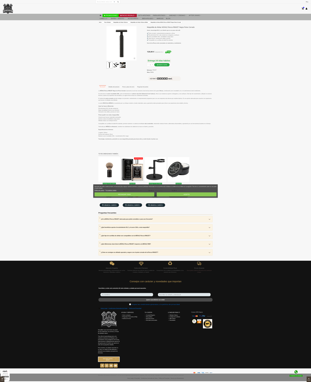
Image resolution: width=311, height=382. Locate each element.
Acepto (187, 194)
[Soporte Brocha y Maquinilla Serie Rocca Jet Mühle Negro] (155, 169)
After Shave (194, 15)
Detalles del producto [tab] (114, 86)
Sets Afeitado (144, 15)
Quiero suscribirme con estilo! (155, 299)
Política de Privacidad (135, 308)
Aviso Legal (104, 308)
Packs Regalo (128, 15)
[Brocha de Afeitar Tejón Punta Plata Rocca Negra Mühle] (109, 169)
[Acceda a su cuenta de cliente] (306, 8)
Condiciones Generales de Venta (117, 308)
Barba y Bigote (117, 18)
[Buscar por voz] (114, 1)
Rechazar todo (124, 194)
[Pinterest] (111, 366)
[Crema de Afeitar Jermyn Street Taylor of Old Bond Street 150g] (178, 169)
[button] (109, 359)
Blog (307, 1)
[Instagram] (107, 366)
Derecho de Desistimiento (177, 378)
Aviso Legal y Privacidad (133, 378)
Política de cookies (99, 190)
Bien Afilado (147, 18)
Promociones (112, 15)
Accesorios (133, 18)
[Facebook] (102, 366)
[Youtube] (116, 366)
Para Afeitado (159, 15)
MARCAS (160, 18)
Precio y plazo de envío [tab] (128, 86)
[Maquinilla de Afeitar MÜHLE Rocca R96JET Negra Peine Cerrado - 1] (134, 58)
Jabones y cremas (177, 15)
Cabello (103, 18)
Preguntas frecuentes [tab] (142, 86)
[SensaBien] (13, 9)
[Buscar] (118, 1)
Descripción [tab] (103, 86)
